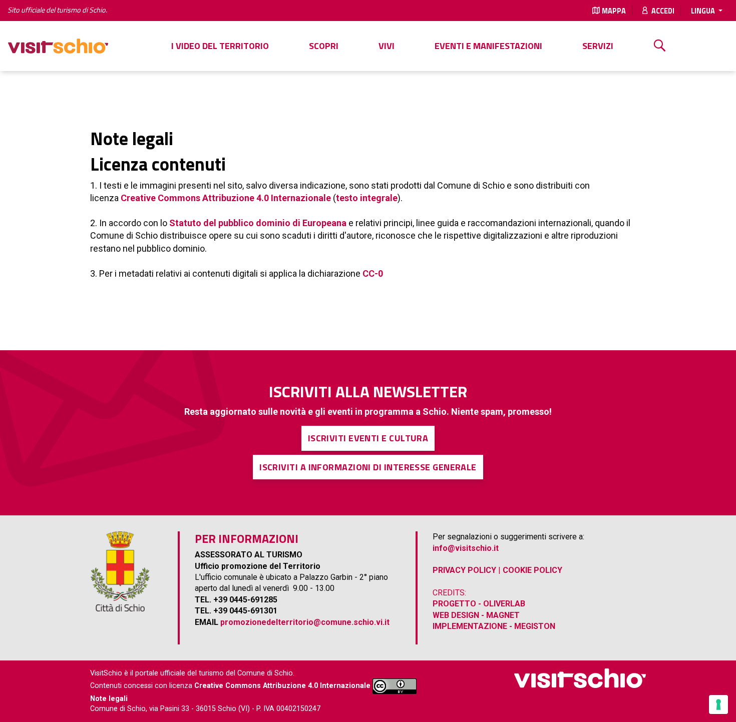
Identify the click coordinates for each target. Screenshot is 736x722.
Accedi (662, 11)
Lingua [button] (703, 11)
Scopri (323, 46)
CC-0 (372, 273)
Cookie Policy (532, 570)
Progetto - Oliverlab (479, 603)
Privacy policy (464, 570)
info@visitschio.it (466, 548)
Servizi (597, 46)
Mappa (614, 11)
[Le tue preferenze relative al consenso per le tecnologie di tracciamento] (718, 704)
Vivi (387, 46)
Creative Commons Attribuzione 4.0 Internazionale (226, 198)
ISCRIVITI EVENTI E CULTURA (368, 438)
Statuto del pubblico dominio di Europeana (258, 223)
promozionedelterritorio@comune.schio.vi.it (305, 622)
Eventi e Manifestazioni (488, 46)
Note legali (109, 698)
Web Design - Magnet (476, 615)
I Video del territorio (220, 46)
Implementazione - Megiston (494, 626)
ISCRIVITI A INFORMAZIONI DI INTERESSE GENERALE (368, 467)
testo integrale (367, 198)
